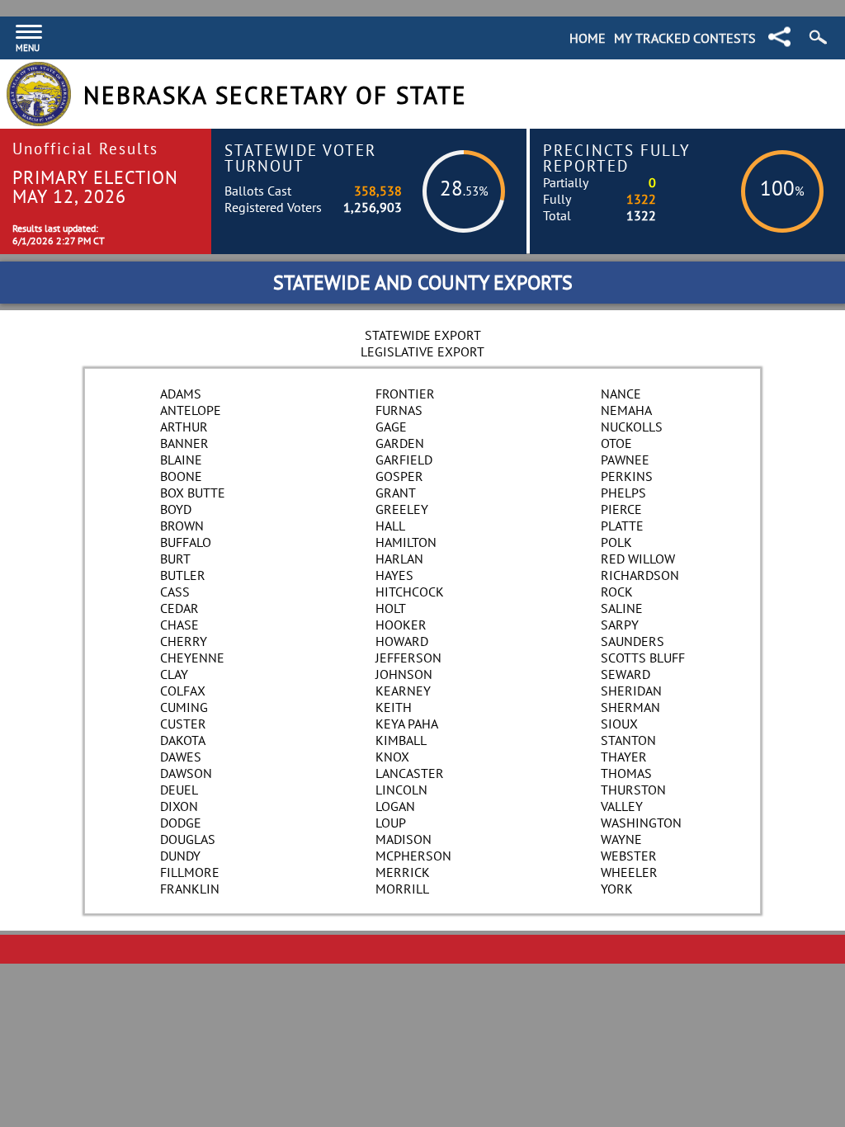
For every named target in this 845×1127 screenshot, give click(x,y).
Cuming (184, 707)
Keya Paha (406, 723)
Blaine (181, 459)
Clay (174, 674)
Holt (390, 608)
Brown (182, 525)
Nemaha (626, 410)
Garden (399, 443)
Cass (175, 591)
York (617, 888)
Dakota (182, 740)
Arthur (184, 426)
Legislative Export (422, 351)
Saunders (632, 641)
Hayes (394, 575)
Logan (395, 806)
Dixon (179, 806)
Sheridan (631, 690)
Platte (622, 525)
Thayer (624, 756)
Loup (390, 822)
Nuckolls (632, 426)
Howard (401, 641)
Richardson (640, 575)
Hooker (401, 624)
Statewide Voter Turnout (300, 157)
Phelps (623, 492)
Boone (181, 476)
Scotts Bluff (643, 657)
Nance (621, 393)
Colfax (182, 690)
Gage (391, 426)
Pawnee (625, 459)
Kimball (401, 740)
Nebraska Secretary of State (275, 95)
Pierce (621, 509)
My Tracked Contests (685, 38)
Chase (179, 624)
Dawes (180, 756)
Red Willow (638, 558)
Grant (395, 492)
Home (587, 38)
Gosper (399, 476)
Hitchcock (409, 591)
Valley (622, 806)
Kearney (403, 690)
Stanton (628, 740)
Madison (403, 839)
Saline (622, 608)
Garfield (403, 459)
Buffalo (185, 542)
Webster (629, 855)
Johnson (403, 674)
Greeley (401, 509)
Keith (393, 707)
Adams (180, 393)
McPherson (413, 855)
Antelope (190, 410)
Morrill (402, 888)
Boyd (175, 509)
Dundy (180, 855)
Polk (616, 542)
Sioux (619, 723)
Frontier (405, 393)
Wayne (621, 839)
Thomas (626, 773)
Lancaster (409, 773)
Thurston (633, 789)
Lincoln (401, 789)
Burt (175, 558)
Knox (392, 756)
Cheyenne (192, 657)
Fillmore (190, 872)
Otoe (616, 443)
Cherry (183, 641)
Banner (184, 443)
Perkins (627, 476)
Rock (617, 591)
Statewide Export (423, 335)
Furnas (398, 410)
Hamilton (406, 542)
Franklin (190, 888)
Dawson (186, 773)
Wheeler (629, 872)
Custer (183, 723)
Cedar (179, 608)
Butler (182, 575)
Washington (641, 822)
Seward (625, 674)
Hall (390, 525)
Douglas (187, 839)
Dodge (180, 822)
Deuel (179, 789)
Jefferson (408, 657)
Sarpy (620, 624)
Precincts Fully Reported (617, 157)
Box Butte (192, 492)
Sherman (630, 707)
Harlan (399, 558)
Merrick (402, 872)
